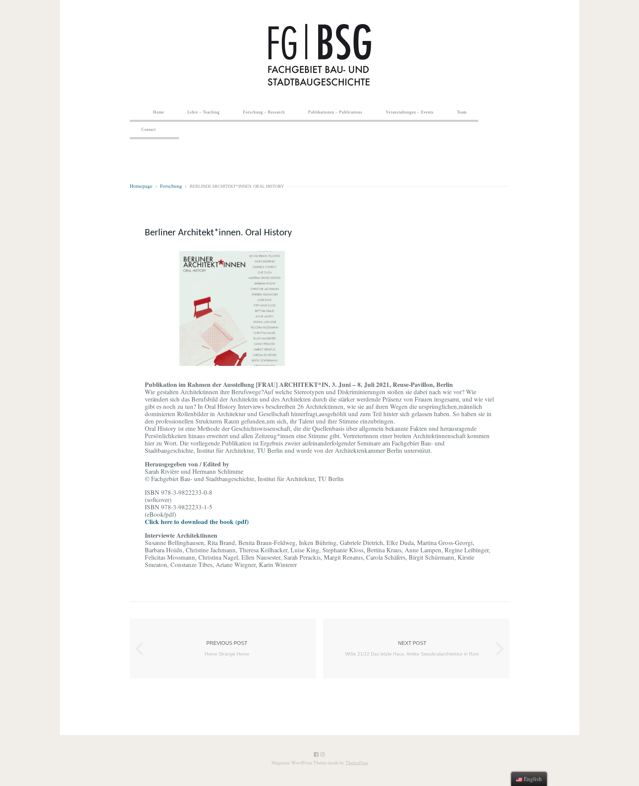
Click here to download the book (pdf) (197, 521)
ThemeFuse (356, 763)
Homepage (141, 185)
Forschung (171, 185)
